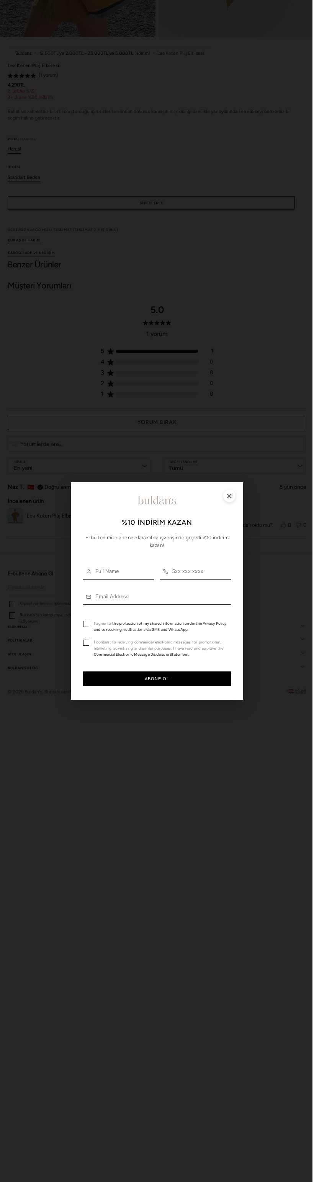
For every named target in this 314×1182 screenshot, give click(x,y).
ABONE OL (154, 678)
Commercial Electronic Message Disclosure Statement (138, 654)
